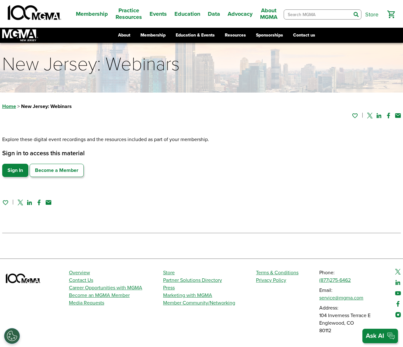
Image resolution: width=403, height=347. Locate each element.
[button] (391, 14)
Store (169, 273)
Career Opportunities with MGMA (105, 288)
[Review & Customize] (12, 336)
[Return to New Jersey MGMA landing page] (20, 35)
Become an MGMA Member (99, 295)
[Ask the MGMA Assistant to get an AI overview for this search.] (380, 336)
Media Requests (86, 303)
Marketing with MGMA (187, 295)
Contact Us (81, 280)
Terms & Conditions (277, 273)
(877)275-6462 (335, 280)
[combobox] (317, 15)
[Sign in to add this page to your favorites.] (355, 115)
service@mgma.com (341, 298)
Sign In (15, 170)
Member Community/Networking (199, 303)
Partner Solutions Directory (192, 280)
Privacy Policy (271, 280)
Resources (235, 35)
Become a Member (56, 170)
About (124, 35)
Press (169, 288)
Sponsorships (269, 35)
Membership (153, 35)
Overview (79, 273)
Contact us (304, 35)
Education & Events (195, 35)
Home (9, 106)
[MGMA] (33, 14)
